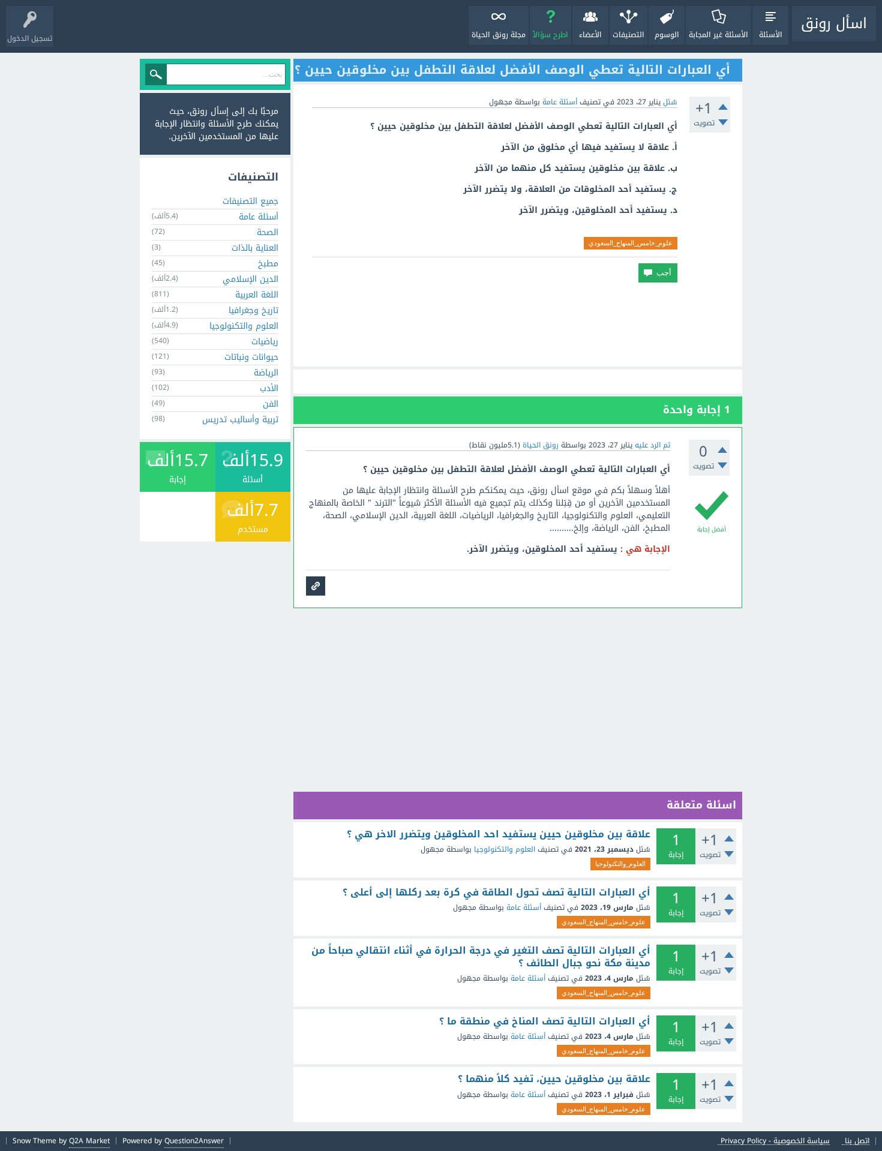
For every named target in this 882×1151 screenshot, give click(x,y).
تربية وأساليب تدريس (240, 419)
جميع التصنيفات (250, 201)
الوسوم (667, 35)
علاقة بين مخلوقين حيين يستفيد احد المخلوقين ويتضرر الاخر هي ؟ (498, 834)
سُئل (670, 102)
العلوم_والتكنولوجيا (620, 863)
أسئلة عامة (559, 102)
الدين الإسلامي (250, 279)
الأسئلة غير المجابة (718, 35)
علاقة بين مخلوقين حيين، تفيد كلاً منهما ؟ (554, 1079)
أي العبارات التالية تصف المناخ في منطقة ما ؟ (544, 1021)
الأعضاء (590, 35)
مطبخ (268, 264)
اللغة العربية (256, 295)
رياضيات (264, 341)
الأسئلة (770, 35)
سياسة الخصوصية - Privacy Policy (775, 1141)
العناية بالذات (255, 248)
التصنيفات (628, 35)
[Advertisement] (517, 324)
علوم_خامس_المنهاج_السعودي (631, 243)
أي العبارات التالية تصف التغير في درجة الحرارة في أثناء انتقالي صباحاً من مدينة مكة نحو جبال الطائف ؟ (480, 957)
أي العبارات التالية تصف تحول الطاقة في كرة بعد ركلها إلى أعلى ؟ (496, 892)
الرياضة (266, 373)
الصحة (267, 232)
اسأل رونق (834, 23)
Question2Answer (194, 1140)
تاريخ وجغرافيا (253, 310)
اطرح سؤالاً (550, 35)
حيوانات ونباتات (251, 357)
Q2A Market (89, 1140)
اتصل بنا (857, 1141)
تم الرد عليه (652, 445)
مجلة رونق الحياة (499, 35)
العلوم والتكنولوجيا (504, 849)
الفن (270, 404)
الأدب (269, 388)
